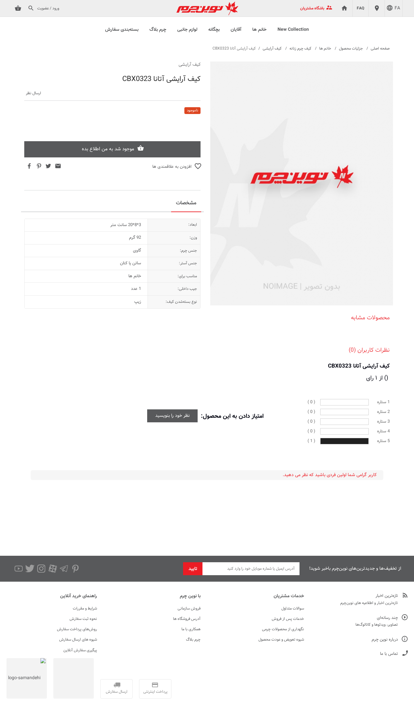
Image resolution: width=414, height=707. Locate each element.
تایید (193, 569)
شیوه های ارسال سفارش (78, 640)
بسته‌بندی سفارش (121, 29)
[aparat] (52, 568)
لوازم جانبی (187, 29)
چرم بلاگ (157, 29)
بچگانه (214, 29)
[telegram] (64, 568)
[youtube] (18, 568)
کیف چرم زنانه (300, 48)
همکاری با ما (191, 629)
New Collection (293, 29)
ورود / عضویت (48, 8)
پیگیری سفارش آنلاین (80, 650)
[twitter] (30, 568)
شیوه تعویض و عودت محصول (281, 640)
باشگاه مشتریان (312, 8)
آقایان (236, 29)
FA (397, 8)
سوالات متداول (292, 608)
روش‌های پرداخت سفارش (77, 629)
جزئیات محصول (351, 48)
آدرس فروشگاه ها (187, 619)
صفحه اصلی (380, 48)
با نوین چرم (190, 596)
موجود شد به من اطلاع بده (108, 149)
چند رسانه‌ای (387, 618)
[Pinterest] (75, 568)
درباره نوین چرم (385, 640)
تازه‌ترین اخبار (387, 596)
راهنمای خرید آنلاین (78, 596)
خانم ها (259, 29)
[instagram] (41, 568)
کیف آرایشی (272, 48)
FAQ (360, 8)
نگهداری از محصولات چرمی (283, 629)
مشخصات (186, 203)
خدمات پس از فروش (288, 619)
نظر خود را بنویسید (172, 415)
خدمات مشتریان (289, 596)
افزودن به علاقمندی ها (171, 167)
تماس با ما (389, 654)
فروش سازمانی (189, 608)
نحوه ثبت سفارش (83, 619)
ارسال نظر (33, 93)
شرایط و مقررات (85, 608)
